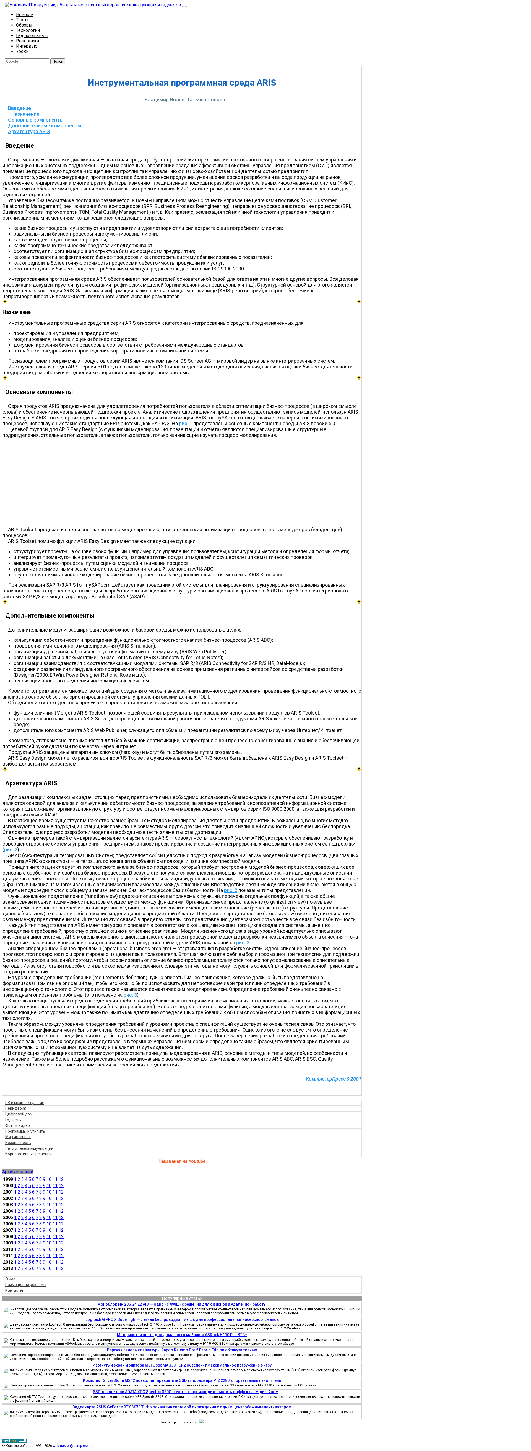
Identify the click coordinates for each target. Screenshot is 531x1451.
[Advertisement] (185, 482)
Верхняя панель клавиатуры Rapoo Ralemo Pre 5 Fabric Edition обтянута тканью (182, 1350)
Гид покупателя (32, 35)
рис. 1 (185, 423)
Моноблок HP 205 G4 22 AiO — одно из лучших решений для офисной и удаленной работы (182, 1304)
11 (55, 1179)
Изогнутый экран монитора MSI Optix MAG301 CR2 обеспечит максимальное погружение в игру (182, 1365)
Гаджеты (13, 1120)
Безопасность (18, 1142)
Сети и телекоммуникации (29, 1148)
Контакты (14, 1290)
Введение (19, 108)
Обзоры (24, 25)
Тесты (22, 19)
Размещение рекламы (25, 1284)
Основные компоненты (36, 120)
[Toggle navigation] (184, 6)
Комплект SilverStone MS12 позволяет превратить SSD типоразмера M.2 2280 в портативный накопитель (182, 1380)
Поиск (58, 61)
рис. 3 (242, 942)
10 (48, 1179)
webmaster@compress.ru (73, 1446)
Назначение (25, 114)
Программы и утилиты (25, 1131)
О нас (10, 1279)
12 (61, 1179)
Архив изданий (17, 1171)
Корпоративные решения (28, 1154)
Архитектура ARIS (29, 131)
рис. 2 (10, 849)
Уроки (22, 51)
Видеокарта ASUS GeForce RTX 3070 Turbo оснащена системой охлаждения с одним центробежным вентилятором (181, 1407)
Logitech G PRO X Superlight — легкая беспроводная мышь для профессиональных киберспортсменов (182, 1319)
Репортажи (27, 40)
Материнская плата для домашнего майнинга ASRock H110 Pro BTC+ (182, 1335)
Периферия (15, 1108)
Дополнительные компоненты (44, 125)
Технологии (28, 30)
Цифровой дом (19, 1114)
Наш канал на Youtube (182, 1161)
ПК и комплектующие (24, 1103)
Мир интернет (18, 1137)
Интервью (27, 46)
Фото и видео (17, 1125)
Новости (24, 14)
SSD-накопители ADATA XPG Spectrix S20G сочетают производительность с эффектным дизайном (185, 1392)
